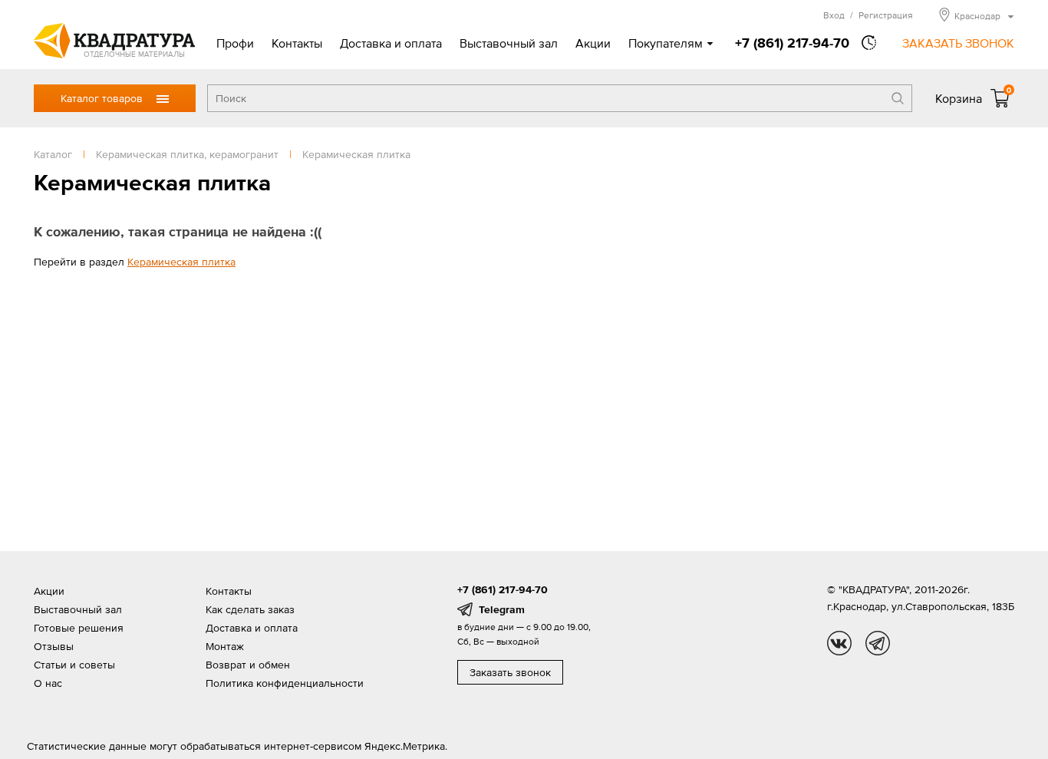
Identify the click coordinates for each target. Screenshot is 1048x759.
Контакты (297, 43)
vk (839, 643)
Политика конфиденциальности (285, 683)
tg (877, 643)
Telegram (502, 609)
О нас (48, 683)
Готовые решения (79, 628)
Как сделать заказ (250, 609)
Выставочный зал (509, 43)
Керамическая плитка (181, 262)
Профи (235, 43)
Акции (593, 43)
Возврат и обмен (248, 664)
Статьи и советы (74, 664)
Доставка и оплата (391, 43)
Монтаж (225, 646)
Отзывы (54, 646)
